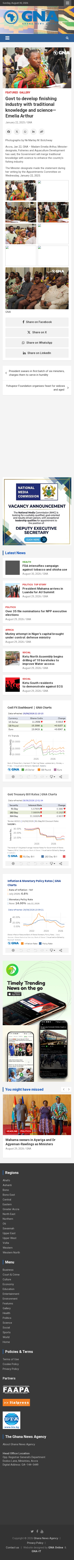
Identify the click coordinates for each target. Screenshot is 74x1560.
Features (8, 1303)
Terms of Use (11, 1359)
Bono (6, 1190)
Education (8, 1289)
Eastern (7, 1204)
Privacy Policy (11, 1369)
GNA (29, 122)
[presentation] (63, 1089)
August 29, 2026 (31, 596)
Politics (27, 584)
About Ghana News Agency (19, 1444)
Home (6, 1342)
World (6, 1337)
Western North (11, 1252)
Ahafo (6, 1180)
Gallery (24, 92)
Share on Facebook (39, 322)
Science (7, 1322)
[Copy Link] (41, 132)
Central (7, 1199)
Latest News (15, 553)
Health (26, 562)
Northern (8, 1218)
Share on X (39, 332)
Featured (11, 92)
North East (9, 1214)
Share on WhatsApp (39, 342)
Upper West (9, 1238)
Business (8, 1269)
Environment (10, 1298)
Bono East (9, 1194)
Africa (9, 630)
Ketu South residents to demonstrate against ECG (42, 684)
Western (8, 1247)
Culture (7, 1279)
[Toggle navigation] (7, 38)
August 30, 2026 (31, 573)
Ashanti (7, 1185)
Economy (8, 1284)
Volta (6, 1243)
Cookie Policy (11, 1364)
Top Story (40, 584)
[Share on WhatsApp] (25, 132)
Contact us (12, 1547)
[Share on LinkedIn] (33, 132)
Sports (7, 1332)
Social (26, 652)
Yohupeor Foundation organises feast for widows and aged (35, 387)
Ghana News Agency (46, 1538)
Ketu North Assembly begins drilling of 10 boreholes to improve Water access (42, 660)
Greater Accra (11, 1209)
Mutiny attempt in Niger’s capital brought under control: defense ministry (34, 635)
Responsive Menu (67, 3)
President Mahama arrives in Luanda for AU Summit (42, 590)
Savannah (8, 1228)
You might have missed (24, 1089)
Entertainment (11, 1293)
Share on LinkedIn (39, 353)
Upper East (9, 1233)
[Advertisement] (37, 439)
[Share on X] (17, 132)
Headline (12, 1131)
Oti (4, 1223)
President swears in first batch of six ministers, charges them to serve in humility (36, 373)
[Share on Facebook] (8, 132)
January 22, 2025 (15, 122)
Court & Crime (11, 1274)
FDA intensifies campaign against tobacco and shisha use (44, 567)
